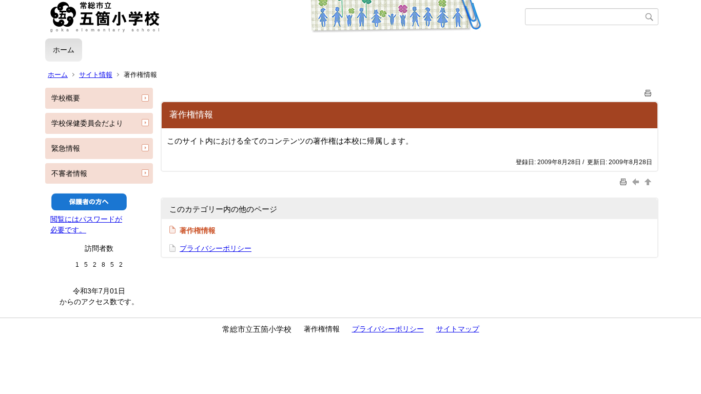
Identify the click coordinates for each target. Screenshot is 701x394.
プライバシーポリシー (215, 248)
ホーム (63, 50)
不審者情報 (69, 173)
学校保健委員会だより (87, 123)
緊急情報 (65, 148)
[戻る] (637, 182)
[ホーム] (285, 17)
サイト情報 (95, 74)
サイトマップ (457, 329)
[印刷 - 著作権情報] (648, 91)
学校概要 (65, 98)
